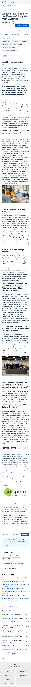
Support (23, 679)
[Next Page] (17, 570)
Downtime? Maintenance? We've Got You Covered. (15, 598)
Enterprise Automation (7, 98)
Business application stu (22, 565)
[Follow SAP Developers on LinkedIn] (19, 666)
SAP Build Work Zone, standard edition (20, 41)
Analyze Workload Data (7, 563)
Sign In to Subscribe (22, 25)
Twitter (10, 521)
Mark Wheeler (22, 76)
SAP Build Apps (13, 44)
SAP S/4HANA (5, 44)
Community (11, 2)
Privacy (7, 671)
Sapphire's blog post (11, 471)
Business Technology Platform (8, 568)
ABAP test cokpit (16, 558)
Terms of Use (23, 671)
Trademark (7, 679)
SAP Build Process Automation (8, 47)
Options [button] (16, 28)
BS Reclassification (19, 563)
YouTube (17, 521)
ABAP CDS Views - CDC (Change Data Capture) (16, 555)
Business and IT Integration (8, 565)
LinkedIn (5, 485)
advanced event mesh (7, 560)
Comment (7, 545)
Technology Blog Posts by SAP (9, 5)
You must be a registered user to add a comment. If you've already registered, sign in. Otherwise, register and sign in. (15, 541)
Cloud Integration (6, 41)
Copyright (7, 675)
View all (4, 658)
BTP (26, 563)
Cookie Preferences (8, 683)
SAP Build (20, 44)
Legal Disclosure (23, 675)
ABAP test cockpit (6, 558)
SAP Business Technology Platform (9, 50)
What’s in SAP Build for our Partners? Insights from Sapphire (15, 16)
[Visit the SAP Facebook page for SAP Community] (11, 666)
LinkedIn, (5, 521)
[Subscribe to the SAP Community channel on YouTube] (16, 666)
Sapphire (9, 70)
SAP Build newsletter (9, 523)
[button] (3, 34)
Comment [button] (25, 534)
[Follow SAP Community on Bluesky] (14, 666)
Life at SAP (5, 55)
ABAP (3, 555)
